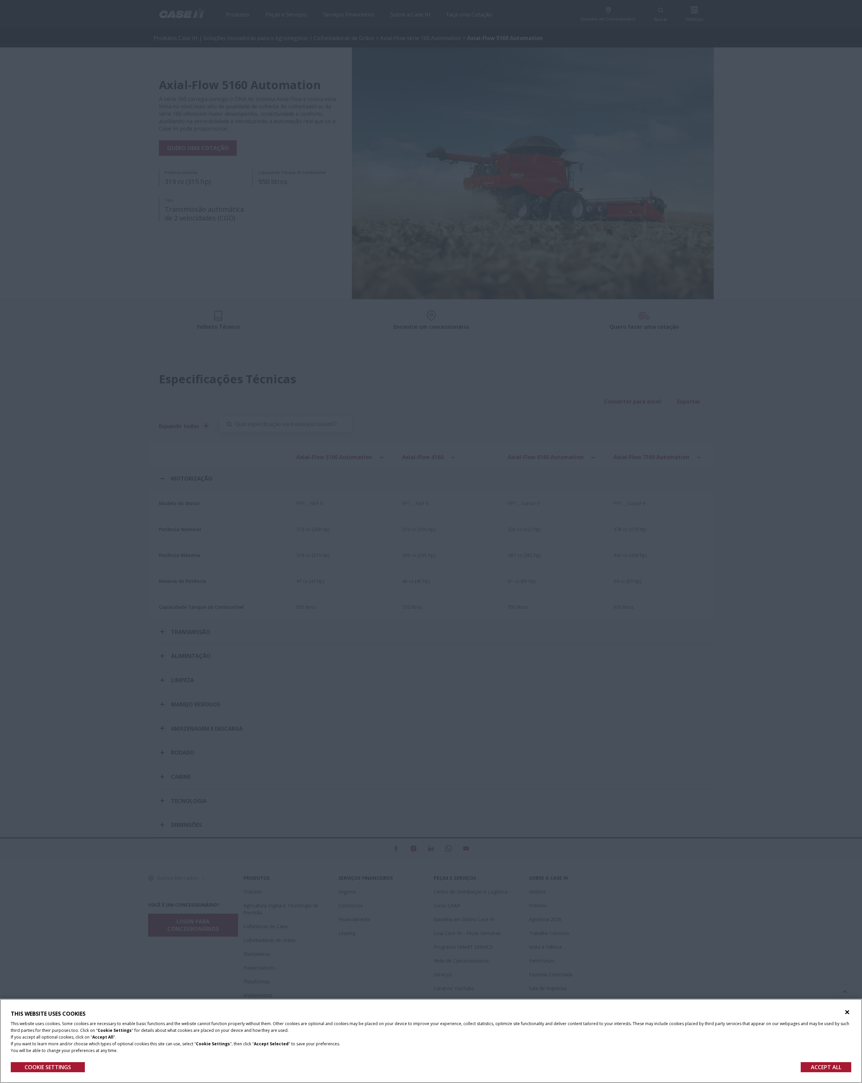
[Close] (847, 1012)
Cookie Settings (48, 1067)
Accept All (826, 1067)
